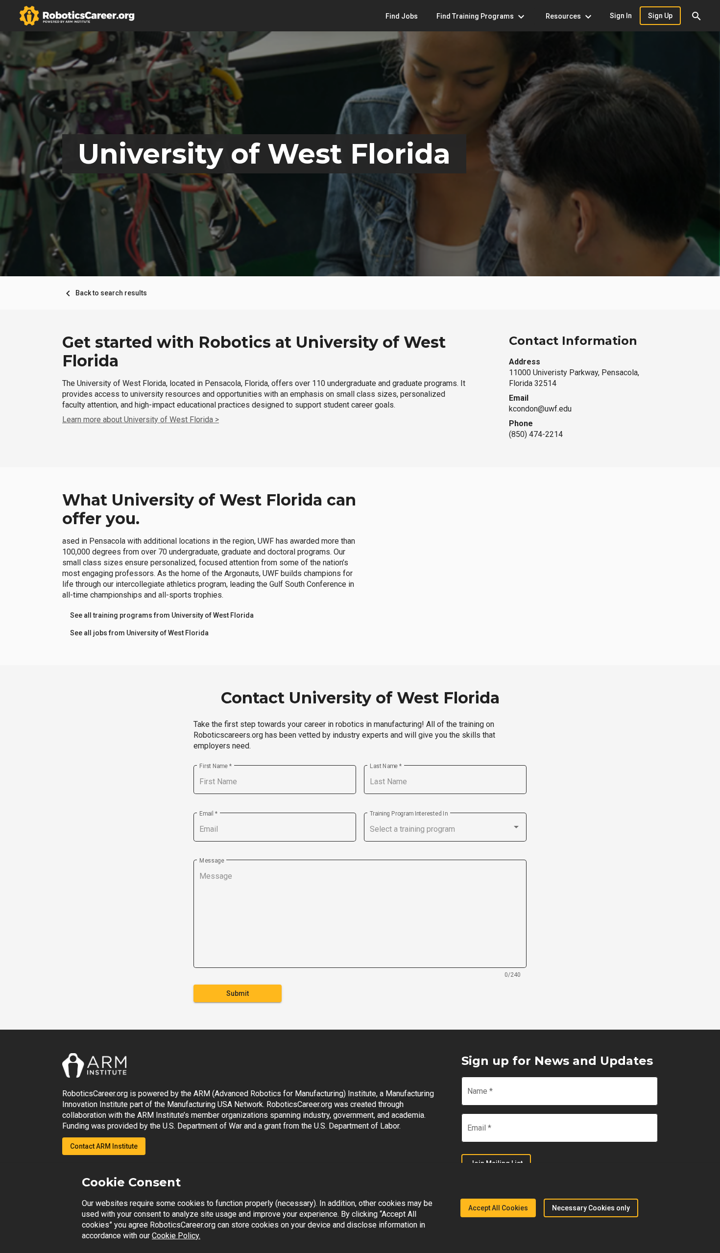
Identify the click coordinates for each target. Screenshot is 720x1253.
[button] (696, 15)
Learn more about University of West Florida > (140, 419)
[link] (162, 615)
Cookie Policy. (176, 1235)
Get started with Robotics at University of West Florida (254, 351)
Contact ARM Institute (104, 1146)
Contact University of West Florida (360, 698)
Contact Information (573, 341)
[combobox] (445, 829)
